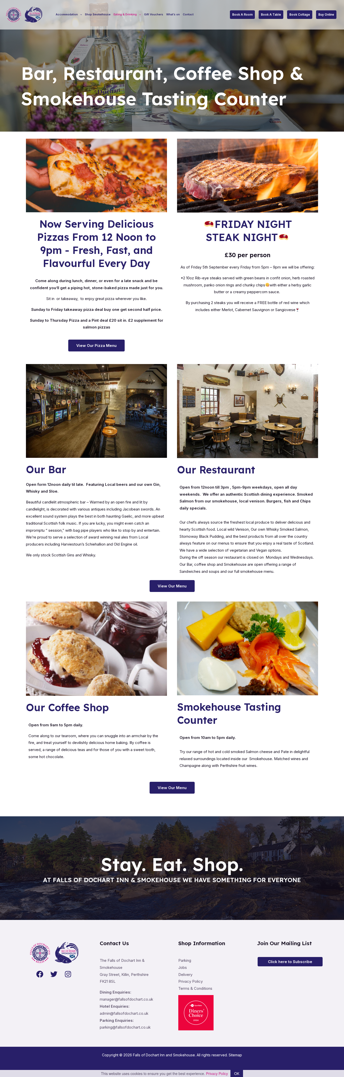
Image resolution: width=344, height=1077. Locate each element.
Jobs (182, 967)
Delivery (185, 974)
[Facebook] (39, 974)
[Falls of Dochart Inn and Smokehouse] (24, 14)
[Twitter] (53, 974)
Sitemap (235, 1055)
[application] (80, 14)
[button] (242, 14)
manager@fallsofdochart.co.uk (126, 999)
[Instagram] (68, 974)
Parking (184, 960)
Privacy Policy (190, 981)
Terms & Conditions (195, 988)
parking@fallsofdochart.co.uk (125, 1027)
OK (236, 1073)
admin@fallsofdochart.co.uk (124, 1013)
